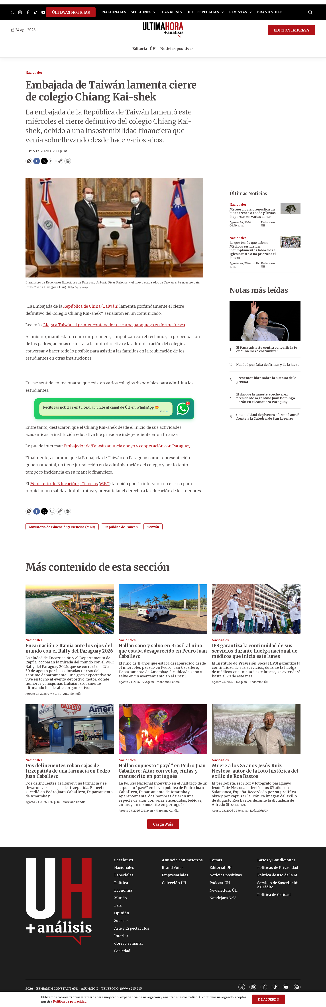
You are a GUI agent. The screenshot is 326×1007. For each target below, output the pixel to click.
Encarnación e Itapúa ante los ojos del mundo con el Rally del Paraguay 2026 (69, 648)
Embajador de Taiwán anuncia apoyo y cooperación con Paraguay (126, 445)
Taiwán (153, 527)
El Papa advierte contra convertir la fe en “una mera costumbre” (266, 349)
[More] (154, 12)
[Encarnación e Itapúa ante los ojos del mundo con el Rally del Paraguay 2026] (70, 609)
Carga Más (163, 824)
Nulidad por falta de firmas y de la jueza (267, 365)
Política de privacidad (69, 1001)
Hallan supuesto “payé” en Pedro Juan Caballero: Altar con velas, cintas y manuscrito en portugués (162, 771)
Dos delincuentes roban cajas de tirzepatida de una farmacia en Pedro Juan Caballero (68, 771)
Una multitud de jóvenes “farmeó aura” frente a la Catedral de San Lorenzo (267, 417)
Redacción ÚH (268, 224)
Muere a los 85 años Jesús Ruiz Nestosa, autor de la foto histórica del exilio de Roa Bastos (255, 771)
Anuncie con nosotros (182, 860)
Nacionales (34, 73)
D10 (189, 12)
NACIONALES (114, 12)
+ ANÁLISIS (171, 12)
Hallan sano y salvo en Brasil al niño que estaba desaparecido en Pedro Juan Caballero (163, 651)
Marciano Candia (168, 682)
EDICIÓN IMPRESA (291, 30)
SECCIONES (141, 12)
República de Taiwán (121, 527)
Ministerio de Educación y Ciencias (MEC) (62, 527)
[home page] (163, 30)
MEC (104, 483)
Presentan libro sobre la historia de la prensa (266, 380)
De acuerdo (268, 999)
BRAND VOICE (269, 12)
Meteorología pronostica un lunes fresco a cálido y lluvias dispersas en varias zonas (253, 213)
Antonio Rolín (72, 693)
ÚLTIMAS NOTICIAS (71, 12)
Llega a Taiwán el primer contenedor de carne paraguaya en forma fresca (114, 324)
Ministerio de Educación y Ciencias (64, 483)
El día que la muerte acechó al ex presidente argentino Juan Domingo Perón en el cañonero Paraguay (265, 398)
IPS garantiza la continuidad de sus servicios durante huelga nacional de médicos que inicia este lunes (254, 651)
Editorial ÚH (144, 48)
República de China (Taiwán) (90, 306)
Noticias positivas (177, 48)
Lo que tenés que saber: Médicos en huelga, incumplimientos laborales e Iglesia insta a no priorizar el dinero (253, 250)
